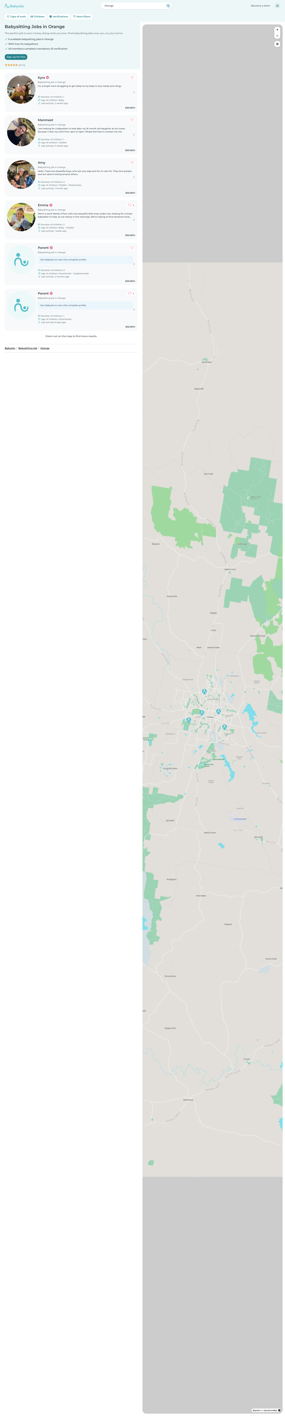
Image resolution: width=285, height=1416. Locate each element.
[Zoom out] (277, 36)
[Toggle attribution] (279, 1410)
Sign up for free (16, 57)
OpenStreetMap (270, 1410)
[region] (212, 719)
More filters (83, 16)
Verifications (60, 16)
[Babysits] (14, 5)
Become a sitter (260, 5)
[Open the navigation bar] (277, 6)
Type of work (18, 16)
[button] (225, 727)
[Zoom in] (277, 30)
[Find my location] (277, 44)
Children (39, 16)
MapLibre (257, 1410)
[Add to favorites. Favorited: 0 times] (132, 77)
